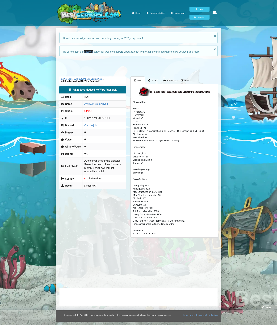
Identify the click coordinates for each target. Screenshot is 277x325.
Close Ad (267, 307)
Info (139, 80)
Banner (170, 80)
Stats (153, 80)
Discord (88, 51)
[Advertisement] (138, 66)
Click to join (90, 125)
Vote (186, 80)
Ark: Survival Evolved (96, 103)
